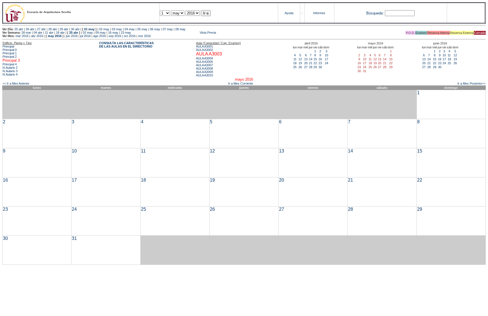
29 (315, 67)
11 (295, 59)
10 (326, 55)
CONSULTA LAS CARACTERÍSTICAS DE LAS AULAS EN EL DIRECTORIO (126, 44)
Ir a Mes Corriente (240, 83)
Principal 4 (10, 64)
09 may (100, 32)
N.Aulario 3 (10, 71)
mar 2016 (22, 36)
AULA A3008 (204, 68)
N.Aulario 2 (10, 67)
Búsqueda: (375, 13)
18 (295, 63)
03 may (117, 29)
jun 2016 (72, 36)
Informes (319, 13)
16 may (113, 32)
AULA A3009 (204, 72)
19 (300, 63)
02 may (104, 29)
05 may (142, 29)
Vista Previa (174, 32)
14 (310, 59)
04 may (130, 29)
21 (310, 63)
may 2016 (55, 36)
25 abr (18, 29)
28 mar (26, 32)
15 (315, 59)
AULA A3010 (204, 75)
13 (306, 59)
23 (320, 63)
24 (326, 63)
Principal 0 (10, 49)
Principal (8, 46)
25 (295, 67)
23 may (126, 32)
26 (300, 67)
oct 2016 (130, 36)
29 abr (64, 29)
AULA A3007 (204, 65)
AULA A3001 (204, 46)
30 (320, 67)
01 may (89, 29)
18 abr (60, 32)
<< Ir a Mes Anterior (16, 83)
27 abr (41, 29)
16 (320, 59)
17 (326, 59)
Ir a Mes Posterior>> (471, 83)
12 (300, 59)
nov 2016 (144, 36)
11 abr (49, 32)
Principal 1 (10, 53)
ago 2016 (99, 36)
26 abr (30, 29)
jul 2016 (85, 36)
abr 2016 (37, 36)
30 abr (75, 29)
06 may (155, 29)
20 (306, 63)
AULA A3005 (204, 61)
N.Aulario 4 (10, 74)
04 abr (38, 32)
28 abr (52, 29)
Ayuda (289, 13)
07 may (168, 29)
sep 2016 (114, 36)
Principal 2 (10, 56)
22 (315, 63)
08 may (180, 29)
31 (74, 238)
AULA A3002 (204, 49)
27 (306, 67)
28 (310, 67)
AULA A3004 (204, 58)
